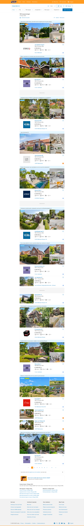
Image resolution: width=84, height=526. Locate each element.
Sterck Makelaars (38, 52)
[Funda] (14, 2)
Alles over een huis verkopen (33, 509)
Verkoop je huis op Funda (16, 504)
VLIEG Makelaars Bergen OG (41, 128)
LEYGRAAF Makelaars (39, 198)
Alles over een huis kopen (32, 507)
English (71, 523)
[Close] (19, 6)
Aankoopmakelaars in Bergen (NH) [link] (50, 490)
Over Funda (61, 504)
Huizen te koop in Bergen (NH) (26, 490)
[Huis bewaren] (63, 45)
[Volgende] (56, 468)
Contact (60, 514)
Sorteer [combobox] (60, 17)
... (49, 467)
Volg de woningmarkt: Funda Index (18, 512)
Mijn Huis (29, 504)
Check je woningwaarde (16, 507)
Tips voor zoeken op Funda (33, 514)
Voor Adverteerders (63, 509)
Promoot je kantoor (47, 509)
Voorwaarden (28, 523)
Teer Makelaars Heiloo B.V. (40, 406)
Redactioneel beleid (63, 512)
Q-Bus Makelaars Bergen (40, 337)
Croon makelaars (38, 87)
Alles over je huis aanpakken (33, 512)
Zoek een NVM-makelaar (16, 509)
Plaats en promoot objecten (49, 507)
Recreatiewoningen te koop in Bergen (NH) (29, 497)
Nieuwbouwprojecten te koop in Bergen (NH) (29, 495)
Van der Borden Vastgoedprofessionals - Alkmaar (45, 285)
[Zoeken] (48, 6)
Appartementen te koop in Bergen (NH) (28, 492)
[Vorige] (28, 468)
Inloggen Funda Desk (47, 514)
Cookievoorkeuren (41, 523)
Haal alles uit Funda (31, 517)
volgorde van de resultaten (34, 472)
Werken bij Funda (62, 507)
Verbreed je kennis (47, 512)
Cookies (34, 523)
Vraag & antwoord (14, 514)
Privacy (22, 523)
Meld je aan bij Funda (47, 504)
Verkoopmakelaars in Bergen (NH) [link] (50, 492)
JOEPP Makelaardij (39, 163)
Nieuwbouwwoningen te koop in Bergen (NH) (29, 493)
